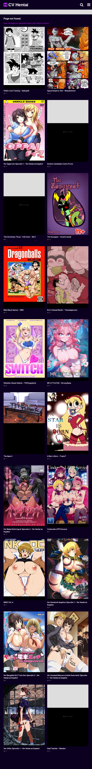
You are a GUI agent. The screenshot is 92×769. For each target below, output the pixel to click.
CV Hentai (17, 4)
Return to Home (43, 23)
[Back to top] (84, 761)
